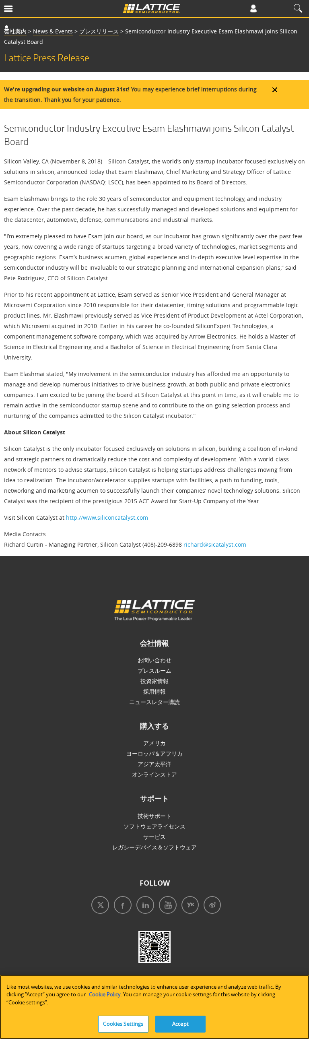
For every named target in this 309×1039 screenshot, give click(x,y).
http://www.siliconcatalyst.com (107, 517)
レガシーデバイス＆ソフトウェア (154, 847)
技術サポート (154, 816)
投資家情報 (154, 681)
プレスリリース (99, 31)
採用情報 (154, 691)
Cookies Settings (123, 1023)
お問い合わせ (154, 660)
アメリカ (154, 743)
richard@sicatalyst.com (214, 544)
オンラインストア (154, 774)
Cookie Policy (105, 994)
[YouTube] (166, 906)
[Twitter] (98, 906)
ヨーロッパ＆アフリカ (154, 753)
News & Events (53, 31)
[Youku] (188, 906)
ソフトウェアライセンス (154, 826)
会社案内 (15, 31)
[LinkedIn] (143, 906)
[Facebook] (121, 906)
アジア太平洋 (154, 764)
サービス (154, 837)
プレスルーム (154, 670)
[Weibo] (210, 906)
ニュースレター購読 (154, 702)
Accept (180, 1023)
